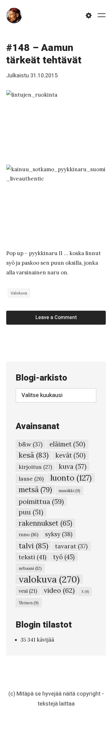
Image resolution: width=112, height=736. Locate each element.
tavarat (71, 546)
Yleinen (29, 602)
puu (31, 512)
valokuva (19, 293)
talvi (33, 545)
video (59, 590)
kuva (72, 466)
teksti (32, 557)
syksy (58, 534)
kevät (70, 455)
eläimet (67, 444)
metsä (35, 489)
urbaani (30, 568)
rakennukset (45, 523)
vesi (28, 590)
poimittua (41, 501)
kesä (34, 454)
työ (64, 557)
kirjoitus (35, 466)
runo (28, 534)
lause (31, 478)
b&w (31, 444)
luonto (71, 477)
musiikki (69, 490)
